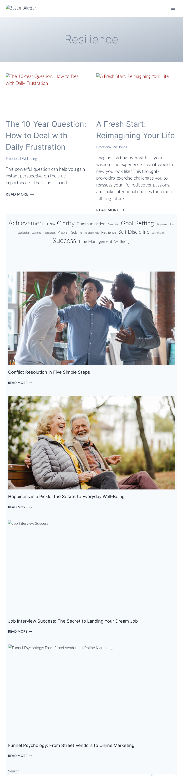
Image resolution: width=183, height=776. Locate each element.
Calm (51, 224)
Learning (36, 233)
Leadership (23, 233)
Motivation (49, 233)
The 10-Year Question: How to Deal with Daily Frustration (46, 135)
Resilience (108, 232)
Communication (91, 224)
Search (14, 771)
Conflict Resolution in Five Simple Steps (49, 372)
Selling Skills (158, 233)
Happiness (162, 224)
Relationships (91, 233)
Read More (20, 194)
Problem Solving (70, 232)
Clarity (66, 223)
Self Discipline (133, 232)
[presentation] (46, 93)
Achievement (26, 223)
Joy (172, 224)
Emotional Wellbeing (21, 159)
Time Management (95, 241)
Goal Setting (137, 223)
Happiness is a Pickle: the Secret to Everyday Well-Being (66, 496)
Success (64, 240)
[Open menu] (172, 8)
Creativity (113, 224)
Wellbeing (121, 242)
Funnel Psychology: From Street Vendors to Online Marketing (71, 745)
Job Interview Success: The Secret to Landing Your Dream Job (73, 621)
